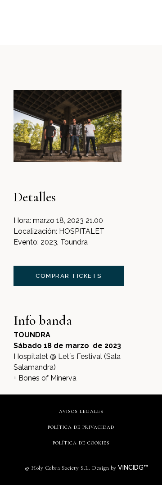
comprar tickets (69, 275)
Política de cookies (81, 443)
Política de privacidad (81, 427)
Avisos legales (81, 411)
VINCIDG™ (134, 467)
